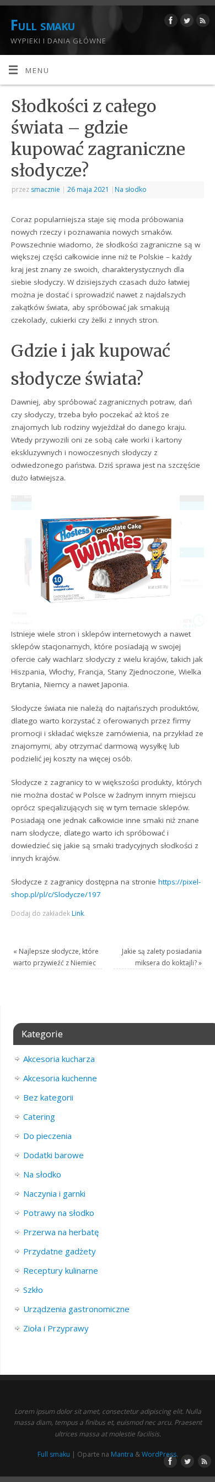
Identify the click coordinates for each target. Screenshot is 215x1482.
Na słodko (131, 189)
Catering (39, 1116)
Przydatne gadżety (59, 1251)
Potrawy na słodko (58, 1212)
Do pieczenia (47, 1135)
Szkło (33, 1289)
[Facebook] (170, 22)
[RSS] (201, 22)
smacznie (45, 189)
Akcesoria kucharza (59, 1058)
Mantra (122, 1454)
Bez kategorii (48, 1097)
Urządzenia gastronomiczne (76, 1308)
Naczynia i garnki (54, 1193)
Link (78, 913)
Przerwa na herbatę (61, 1231)
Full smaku (42, 24)
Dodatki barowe (53, 1154)
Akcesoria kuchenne (60, 1077)
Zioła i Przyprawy (56, 1328)
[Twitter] (186, 22)
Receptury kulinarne (60, 1270)
